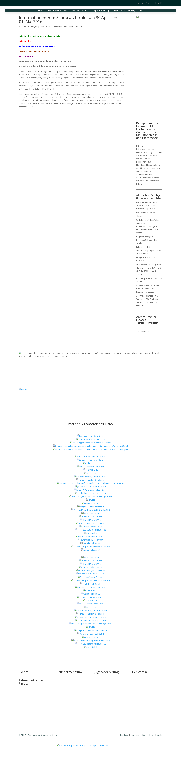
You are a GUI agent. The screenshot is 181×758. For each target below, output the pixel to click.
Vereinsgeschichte (139, 691)
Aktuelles (136, 681)
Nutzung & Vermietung (66, 686)
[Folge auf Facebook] (26, 3)
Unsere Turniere (75, 26)
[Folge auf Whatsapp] (98, 397)
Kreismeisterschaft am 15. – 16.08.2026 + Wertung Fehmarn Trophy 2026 (148, 205)
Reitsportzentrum (80, 10)
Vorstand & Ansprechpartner (144, 686)
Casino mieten (63, 691)
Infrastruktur (62, 681)
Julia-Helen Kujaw (30, 26)
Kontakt (158, 3)
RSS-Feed (124, 735)
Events (41, 10)
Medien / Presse (145, 3)
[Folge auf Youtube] (93, 397)
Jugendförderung (101, 10)
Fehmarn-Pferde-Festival (58, 10)
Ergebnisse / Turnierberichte (144, 706)
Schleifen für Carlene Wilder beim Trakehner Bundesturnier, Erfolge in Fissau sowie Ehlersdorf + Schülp (148, 226)
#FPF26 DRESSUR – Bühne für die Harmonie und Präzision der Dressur (147, 288)
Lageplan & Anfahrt (65, 696)
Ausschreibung (26, 56)
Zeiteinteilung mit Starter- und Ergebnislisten (41, 36)
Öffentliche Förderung (66, 706)
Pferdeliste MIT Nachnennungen (34, 51)
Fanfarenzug (137, 696)
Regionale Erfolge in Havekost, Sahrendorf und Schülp (147, 239)
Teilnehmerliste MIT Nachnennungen (37, 46)
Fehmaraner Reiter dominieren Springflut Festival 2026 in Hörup (149, 250)
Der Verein (139, 672)
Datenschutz (147, 735)
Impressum (135, 735)
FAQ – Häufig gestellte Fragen (69, 701)
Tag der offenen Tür (65, 676)
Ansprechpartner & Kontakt (106, 681)
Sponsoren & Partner (141, 724)
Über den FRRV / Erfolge (125, 10)
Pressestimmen (60, 26)
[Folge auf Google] (31, 3)
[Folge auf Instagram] (21, 3)
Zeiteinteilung (26, 41)
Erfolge (135, 701)
